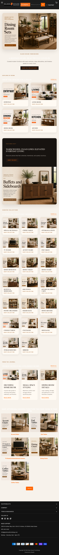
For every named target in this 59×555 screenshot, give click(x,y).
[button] (4, 31)
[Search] (43, 4)
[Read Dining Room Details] (48, 374)
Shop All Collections (29, 68)
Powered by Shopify (29, 552)
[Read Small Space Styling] (29, 374)
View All (54, 79)
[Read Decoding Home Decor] (10, 374)
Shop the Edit (12, 160)
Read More (7, 397)
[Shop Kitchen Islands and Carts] (29, 31)
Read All (54, 365)
